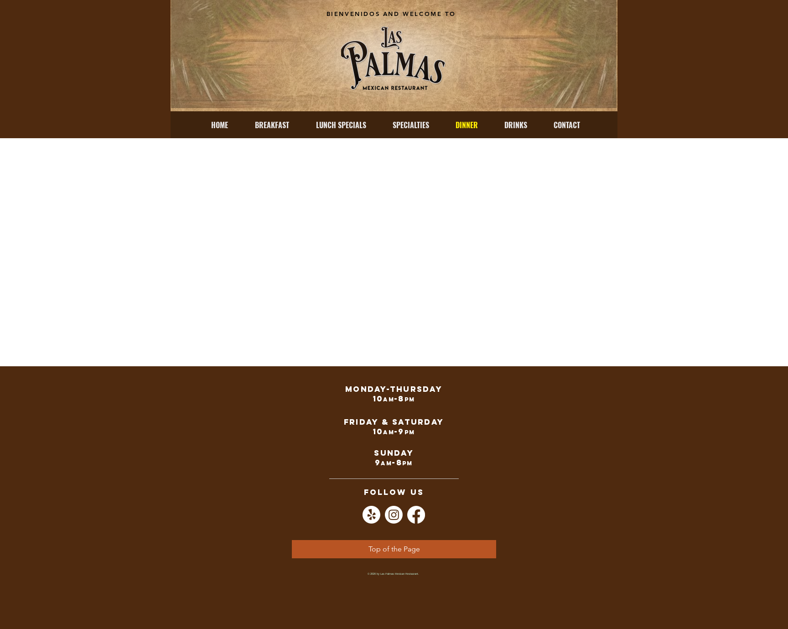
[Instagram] (394, 515)
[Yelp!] (371, 515)
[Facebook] (416, 515)
